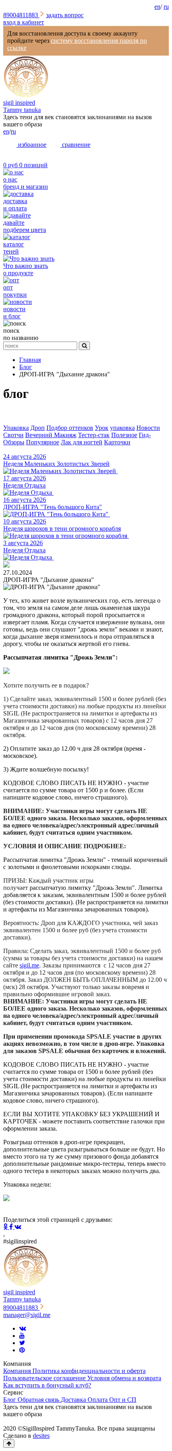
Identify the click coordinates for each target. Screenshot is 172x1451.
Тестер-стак (94, 435)
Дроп (37, 427)
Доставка (74, 1399)
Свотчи (13, 435)
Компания (17, 1370)
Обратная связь (39, 1399)
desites (41, 1435)
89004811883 (21, 15)
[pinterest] (22, 1350)
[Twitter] (22, 1342)
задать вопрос (65, 15)
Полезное (124, 435)
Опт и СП (122, 1399)
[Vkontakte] (22, 1328)
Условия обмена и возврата (124, 1378)
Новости (148, 427)
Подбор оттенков (69, 427)
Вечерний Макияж (50, 435)
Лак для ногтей (81, 442)
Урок (101, 427)
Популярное (42, 442)
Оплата (98, 1399)
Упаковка (16, 427)
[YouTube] (22, 1335)
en (157, 6)
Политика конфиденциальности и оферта (89, 1370)
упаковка (122, 427)
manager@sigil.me (26, 1314)
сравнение (75, 144)
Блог (10, 1399)
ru (166, 6)
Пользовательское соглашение (45, 1378)
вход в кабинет (23, 22)
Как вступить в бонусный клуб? (47, 1385)
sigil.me (29, 965)
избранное (31, 144)
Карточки (117, 442)
